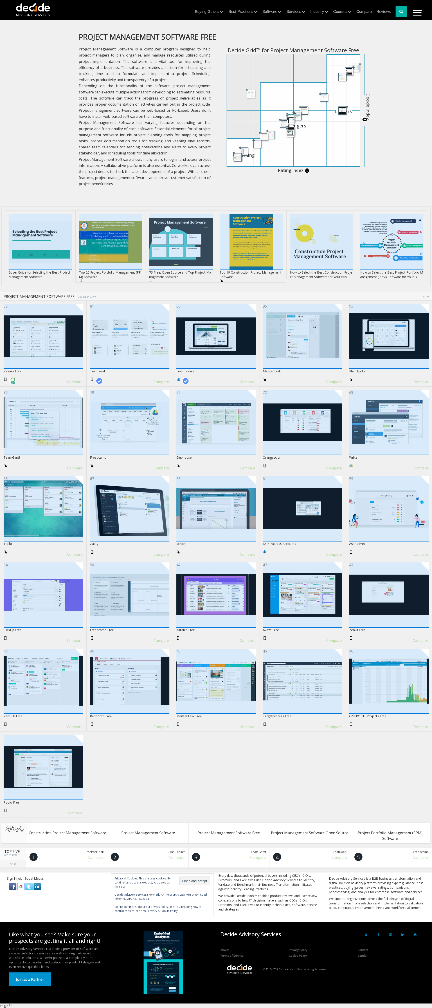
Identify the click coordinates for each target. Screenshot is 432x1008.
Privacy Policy (298, 950)
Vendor (363, 956)
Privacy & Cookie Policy (163, 911)
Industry (317, 11)
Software (269, 11)
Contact (363, 950)
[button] (13, 886)
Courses (340, 11)
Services (293, 11)
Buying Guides (207, 11)
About (224, 950)
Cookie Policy (298, 956)
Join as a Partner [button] (30, 979)
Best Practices (241, 11)
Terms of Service (231, 956)
